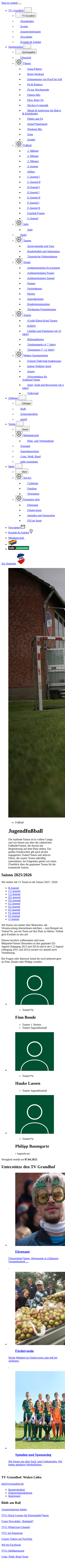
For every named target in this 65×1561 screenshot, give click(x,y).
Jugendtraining (35, 299)
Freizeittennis (34, 288)
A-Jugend (32, 166)
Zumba (31, 139)
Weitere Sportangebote (35, 355)
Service (27, 477)
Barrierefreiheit (16, 1489)
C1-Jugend (14, 891)
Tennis (27, 262)
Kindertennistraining (38, 304)
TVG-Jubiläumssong (12, 1550)
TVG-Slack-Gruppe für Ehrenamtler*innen (25, 1515)
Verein (12, 424)
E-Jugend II (33, 197)
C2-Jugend (14, 894)
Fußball (27, 145)
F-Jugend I (33, 202)
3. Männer (33, 161)
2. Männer (33, 156)
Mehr (11, 466)
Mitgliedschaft (31, 435)
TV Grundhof (16, 10)
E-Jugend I (33, 192)
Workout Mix (34, 129)
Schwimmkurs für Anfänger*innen (34, 378)
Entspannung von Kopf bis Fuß (44, 79)
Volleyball (32, 393)
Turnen (27, 315)
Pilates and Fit (35, 118)
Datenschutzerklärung (20, 1492)
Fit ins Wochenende (38, 89)
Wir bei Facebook (11, 1544)
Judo (25, 224)
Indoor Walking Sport (39, 366)
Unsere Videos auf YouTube (16, 1538)
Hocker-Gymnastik (37, 105)
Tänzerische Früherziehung (42, 256)
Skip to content (9, 2)
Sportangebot (16, 46)
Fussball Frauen (36, 213)
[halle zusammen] (18, 548)
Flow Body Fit (35, 100)
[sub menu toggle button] (28, 9)
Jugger (31, 371)
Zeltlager (13, 398)
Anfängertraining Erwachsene (43, 267)
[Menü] (20, 3)
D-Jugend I (33, 187)
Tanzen (27, 240)
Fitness (27, 63)
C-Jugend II (33, 182)
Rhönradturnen (35, 339)
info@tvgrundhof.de (12, 1483)
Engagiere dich (31, 499)
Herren (31, 293)
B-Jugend (13, 887)
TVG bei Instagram (12, 1533)
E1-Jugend (14, 903)
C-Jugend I (33, 176)
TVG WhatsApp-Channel (15, 1527)
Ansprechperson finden (14, 1509)
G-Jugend (32, 218)
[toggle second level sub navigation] (19, 434)
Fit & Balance (35, 84)
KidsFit (31, 325)
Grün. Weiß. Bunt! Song (14, 1556)
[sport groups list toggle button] (19, 62)
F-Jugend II (33, 208)
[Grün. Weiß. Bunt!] (12, 544)
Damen (31, 283)
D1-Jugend (14, 897)
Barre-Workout (35, 74)
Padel (23, 234)
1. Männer (33, 150)
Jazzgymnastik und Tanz (40, 246)
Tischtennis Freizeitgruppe (41, 309)
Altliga (31, 171)
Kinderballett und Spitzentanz (43, 251)
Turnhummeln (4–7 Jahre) (41, 344)
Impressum (14, 1495)
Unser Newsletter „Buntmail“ (17, 1521)
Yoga (30, 134)
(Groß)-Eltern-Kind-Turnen (42, 320)
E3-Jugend (14, 909)
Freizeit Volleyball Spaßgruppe (44, 361)
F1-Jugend (14, 912)
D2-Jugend (14, 900)
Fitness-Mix (33, 94)
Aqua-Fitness (34, 68)
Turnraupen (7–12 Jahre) (40, 349)
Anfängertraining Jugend (40, 278)
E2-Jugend (14, 906)
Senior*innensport (37, 124)
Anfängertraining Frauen (40, 273)
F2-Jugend (14, 916)
